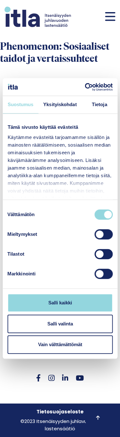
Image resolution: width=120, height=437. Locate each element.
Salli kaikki (60, 302)
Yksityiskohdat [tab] (59, 104)
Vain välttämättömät (60, 344)
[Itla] (38, 17)
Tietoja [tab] (99, 104)
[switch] (103, 234)
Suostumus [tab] (21, 104)
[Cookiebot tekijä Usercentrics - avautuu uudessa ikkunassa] (85, 87)
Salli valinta (60, 323)
